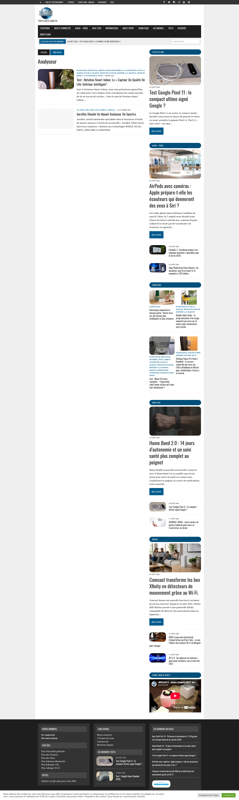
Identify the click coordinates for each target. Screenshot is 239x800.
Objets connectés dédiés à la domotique (117, 70)
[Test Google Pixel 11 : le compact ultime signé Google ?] (175, 83)
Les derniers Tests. (107, 752)
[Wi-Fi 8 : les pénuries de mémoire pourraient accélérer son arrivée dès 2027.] (157, 660)
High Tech (96, 28)
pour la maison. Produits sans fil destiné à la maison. (110, 73)
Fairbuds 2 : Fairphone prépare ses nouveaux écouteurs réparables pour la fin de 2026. (184, 252)
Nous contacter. (104, 734)
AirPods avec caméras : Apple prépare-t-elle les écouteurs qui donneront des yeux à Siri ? (171, 195)
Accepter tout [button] (228, 795)
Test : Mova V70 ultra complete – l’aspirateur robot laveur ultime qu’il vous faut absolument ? (161, 383)
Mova (161, 359)
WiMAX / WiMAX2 (107, 110)
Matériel (153, 359)
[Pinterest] (189, 2)
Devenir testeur (49, 738)
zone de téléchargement (54, 2)
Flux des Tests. (48, 758)
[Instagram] (174, 2)
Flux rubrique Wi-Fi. (50, 768)
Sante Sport (128, 28)
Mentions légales (105, 744)
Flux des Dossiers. (50, 754)
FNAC (112, 2)
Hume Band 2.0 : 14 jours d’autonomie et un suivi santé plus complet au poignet (171, 452)
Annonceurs (103, 741)
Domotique (143, 28)
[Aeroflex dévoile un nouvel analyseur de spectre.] (56, 126)
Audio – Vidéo (81, 28)
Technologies (166, 373)
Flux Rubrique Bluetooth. (53, 761)
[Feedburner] (194, 2)
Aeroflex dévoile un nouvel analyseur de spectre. (106, 113)
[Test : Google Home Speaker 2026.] (104, 779)
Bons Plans (45, 34)
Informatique (112, 28)
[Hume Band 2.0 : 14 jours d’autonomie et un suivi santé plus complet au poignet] (175, 433)
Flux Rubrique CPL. (50, 764)
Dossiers (182, 28)
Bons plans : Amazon (86, 2)
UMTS (91, 110)
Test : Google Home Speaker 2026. (128, 778)
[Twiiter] (169, 2)
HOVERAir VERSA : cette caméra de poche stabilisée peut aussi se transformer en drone (183, 525)
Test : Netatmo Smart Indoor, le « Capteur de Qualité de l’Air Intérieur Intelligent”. (111, 81)
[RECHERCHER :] (186, 41)
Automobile (158, 28)
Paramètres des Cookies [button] (209, 795)
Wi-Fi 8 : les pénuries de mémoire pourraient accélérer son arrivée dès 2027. (184, 660)
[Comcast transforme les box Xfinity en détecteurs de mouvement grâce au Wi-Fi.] (175, 570)
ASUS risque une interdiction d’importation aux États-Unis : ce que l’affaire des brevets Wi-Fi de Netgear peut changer (175, 641)
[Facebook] (164, 2)
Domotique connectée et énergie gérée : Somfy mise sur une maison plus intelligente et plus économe (161, 314)
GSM (87, 110)
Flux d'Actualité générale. (53, 751)
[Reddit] (179, 2)
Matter (187, 355)
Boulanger (102, 2)
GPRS (82, 110)
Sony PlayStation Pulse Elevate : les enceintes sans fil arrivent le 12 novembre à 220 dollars (183, 270)
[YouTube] (184, 2)
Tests (170, 28)
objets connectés (62, 28)
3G (78, 110)
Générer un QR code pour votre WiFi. (58, 781)
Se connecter (48, 734)
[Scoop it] (199, 2)
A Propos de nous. (105, 738)
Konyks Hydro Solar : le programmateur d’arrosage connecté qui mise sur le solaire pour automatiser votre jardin (187, 321)
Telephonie (45, 28)
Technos (71, 2)
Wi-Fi (97, 110)
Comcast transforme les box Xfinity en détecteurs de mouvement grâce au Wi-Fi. (174, 586)
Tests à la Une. (158, 51)
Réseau (155, 539)
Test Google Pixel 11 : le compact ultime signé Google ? (170, 99)
